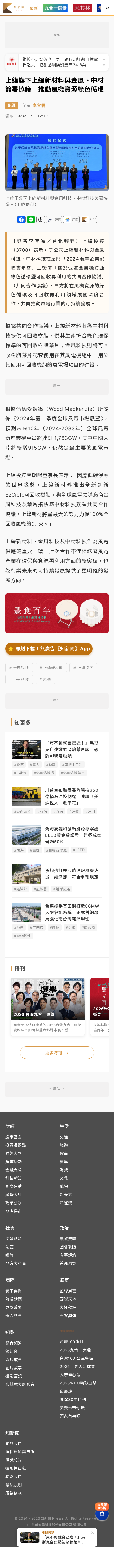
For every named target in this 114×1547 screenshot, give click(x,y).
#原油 (58, 811)
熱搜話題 (13, 1299)
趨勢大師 (13, 1194)
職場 (64, 1186)
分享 (21, 219)
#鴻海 (19, 850)
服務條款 (13, 1493)
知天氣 (66, 1194)
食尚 (64, 1153)
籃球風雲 (68, 1290)
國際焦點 (13, 1186)
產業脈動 (13, 1161)
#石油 (42, 811)
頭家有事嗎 (70, 1416)
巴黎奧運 (68, 1315)
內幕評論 (68, 1255)
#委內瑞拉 (22, 811)
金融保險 (13, 1169)
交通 (64, 1136)
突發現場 (13, 1238)
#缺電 (51, 764)
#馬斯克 (20, 773)
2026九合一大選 (75, 1350)
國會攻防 (68, 1246)
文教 (64, 1178)
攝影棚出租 (15, 1468)
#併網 (70, 927)
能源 (12, 105)
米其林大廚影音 (20, 1384)
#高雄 (35, 850)
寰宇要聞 (13, 1290)
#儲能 (54, 927)
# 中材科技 (19, 679)
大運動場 (68, 1307)
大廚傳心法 (70, 1374)
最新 (34, 8)
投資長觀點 (15, 1145)
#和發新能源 (56, 850)
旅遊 (64, 1145)
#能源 (19, 764)
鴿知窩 (11, 1351)
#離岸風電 (61, 889)
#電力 (35, 764)
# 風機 (45, 679)
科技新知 (13, 1178)
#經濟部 (20, 889)
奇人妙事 (13, 1315)
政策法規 (13, 1202)
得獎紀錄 (13, 1460)
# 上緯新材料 (51, 667)
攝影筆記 (13, 1376)
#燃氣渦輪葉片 (73, 773)
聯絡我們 (13, 1476)
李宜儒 (39, 105)
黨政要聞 (68, 1238)
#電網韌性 (22, 936)
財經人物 (13, 1153)
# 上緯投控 (83, 667)
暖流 (9, 1255)
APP (93, 219)
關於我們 (13, 1443)
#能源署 (40, 889)
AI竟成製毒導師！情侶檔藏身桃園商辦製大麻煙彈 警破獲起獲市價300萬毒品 (60, 62)
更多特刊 (57, 1052)
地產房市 (13, 1211)
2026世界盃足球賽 (77, 1366)
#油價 (74, 811)
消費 (64, 1169)
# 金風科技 (19, 667)
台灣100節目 (72, 1341)
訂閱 (75, 219)
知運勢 (66, 1202)
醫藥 (64, 1161)
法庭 (9, 1246)
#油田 (90, 811)
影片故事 (13, 1359)
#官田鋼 (36, 927)
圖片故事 (13, 1367)
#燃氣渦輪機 (44, 773)
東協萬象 (13, 1307)
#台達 (19, 927)
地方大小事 (15, 1263)
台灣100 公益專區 (76, 1358)
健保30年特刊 (73, 1399)
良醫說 (66, 1391)
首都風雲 (68, 1263)
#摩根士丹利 (72, 764)
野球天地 (68, 1299)
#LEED (79, 850)
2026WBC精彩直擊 (78, 1383)
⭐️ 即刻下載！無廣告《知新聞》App (49, 648)
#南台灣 (88, 927)
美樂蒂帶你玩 (72, 1407)
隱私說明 (13, 1484)
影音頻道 (13, 1343)
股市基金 (13, 1136)
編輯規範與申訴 (20, 1451)
